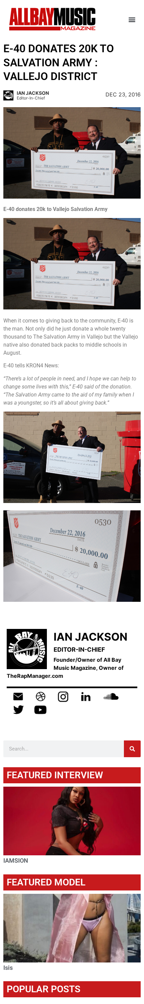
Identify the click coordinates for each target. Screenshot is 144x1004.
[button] (131, 19)
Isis (8, 967)
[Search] (132, 748)
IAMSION (15, 860)
